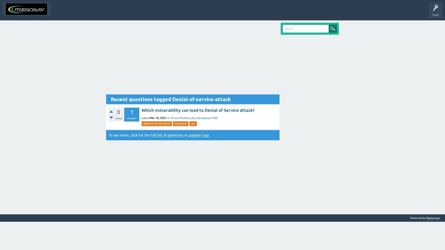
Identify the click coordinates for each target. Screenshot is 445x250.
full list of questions (167, 135)
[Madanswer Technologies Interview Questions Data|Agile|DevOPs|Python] (26, 9)
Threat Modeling (180, 118)
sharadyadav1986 (207, 118)
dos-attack (181, 123)
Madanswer (433, 218)
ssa (193, 123)
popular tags (199, 135)
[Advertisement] (193, 58)
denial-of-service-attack (156, 123)
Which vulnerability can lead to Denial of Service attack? (198, 110)
